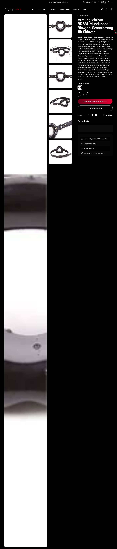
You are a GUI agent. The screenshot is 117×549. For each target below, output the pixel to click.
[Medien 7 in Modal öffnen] (60, 152)
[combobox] (88, 2)
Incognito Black (83, 15)
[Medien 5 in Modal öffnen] (60, 101)
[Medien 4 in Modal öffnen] (60, 76)
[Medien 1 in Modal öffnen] (25, 280)
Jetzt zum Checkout (95, 108)
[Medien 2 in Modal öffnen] (60, 26)
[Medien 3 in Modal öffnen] (60, 51)
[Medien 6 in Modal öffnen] (60, 126)
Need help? (109, 115)
